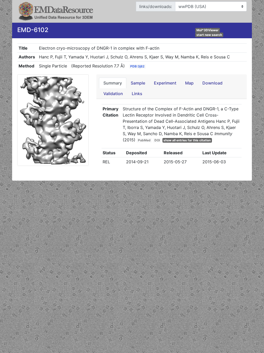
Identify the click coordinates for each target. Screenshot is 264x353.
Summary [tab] (112, 83)
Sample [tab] (138, 83)
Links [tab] (137, 93)
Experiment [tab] (165, 83)
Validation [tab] (113, 93)
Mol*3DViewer (207, 30)
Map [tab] (189, 83)
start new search (209, 35)
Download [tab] (212, 83)
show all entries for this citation (187, 140)
